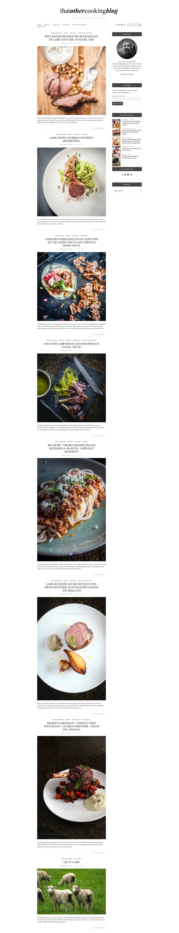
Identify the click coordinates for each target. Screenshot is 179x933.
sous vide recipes (85, 33)
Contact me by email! (127, 74)
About (47, 24)
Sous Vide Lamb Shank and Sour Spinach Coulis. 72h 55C (71, 345)
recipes (73, 33)
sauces (85, 441)
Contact (56, 24)
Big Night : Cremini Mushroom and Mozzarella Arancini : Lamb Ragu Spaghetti (71, 448)
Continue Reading (98, 128)
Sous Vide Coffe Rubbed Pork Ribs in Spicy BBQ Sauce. (131, 123)
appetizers (59, 235)
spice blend (85, 719)
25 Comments (78, 594)
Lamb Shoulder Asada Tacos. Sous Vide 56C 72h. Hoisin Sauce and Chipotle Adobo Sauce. (71, 242)
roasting (84, 235)
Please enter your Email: (118, 96)
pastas (77, 134)
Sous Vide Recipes (79, 24)
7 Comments (78, 350)
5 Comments (77, 43)
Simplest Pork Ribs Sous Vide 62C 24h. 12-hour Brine (131, 132)
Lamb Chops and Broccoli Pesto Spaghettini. (71, 139)
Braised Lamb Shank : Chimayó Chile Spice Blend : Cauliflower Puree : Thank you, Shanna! (71, 726)
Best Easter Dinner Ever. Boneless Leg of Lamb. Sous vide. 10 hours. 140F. (71, 38)
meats (66, 33)
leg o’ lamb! (72, 862)
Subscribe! (41, 26)
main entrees (56, 33)
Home (39, 24)
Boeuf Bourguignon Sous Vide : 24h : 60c (130, 157)
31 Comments (77, 733)
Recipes (66, 24)
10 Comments (79, 249)
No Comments (79, 144)
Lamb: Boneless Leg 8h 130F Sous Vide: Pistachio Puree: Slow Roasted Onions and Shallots (71, 587)
